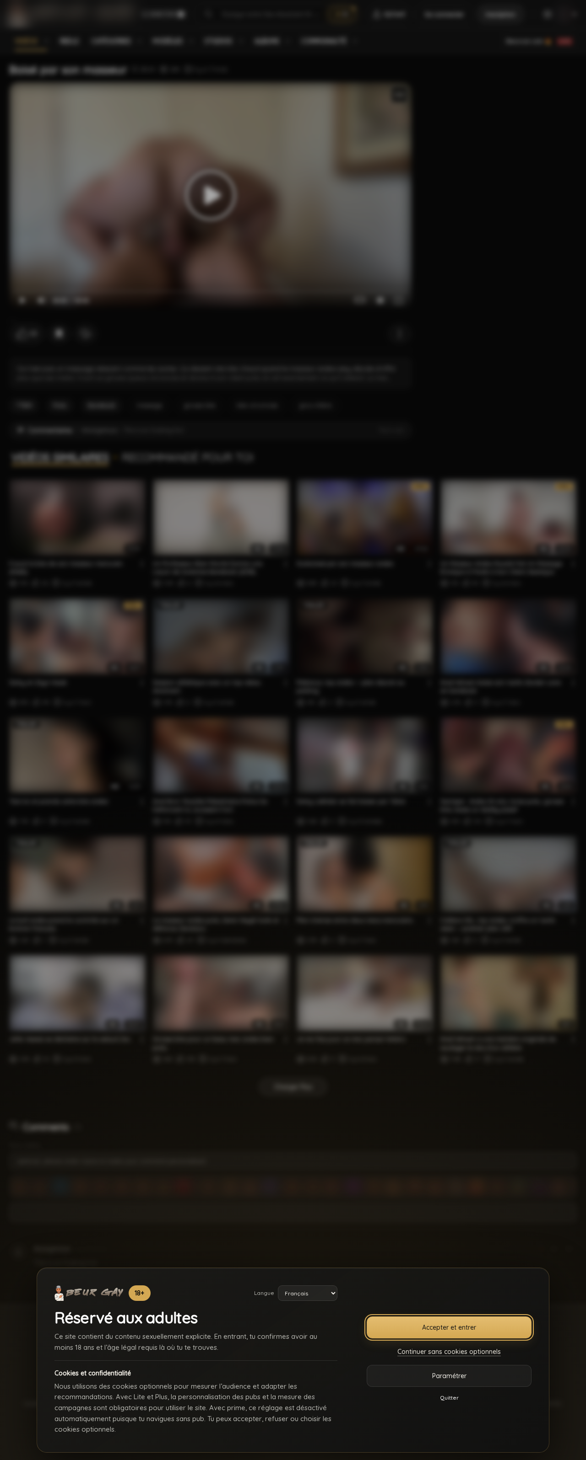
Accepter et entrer (449, 1327)
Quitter (449, 1397)
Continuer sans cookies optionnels (449, 1352)
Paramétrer (449, 1376)
